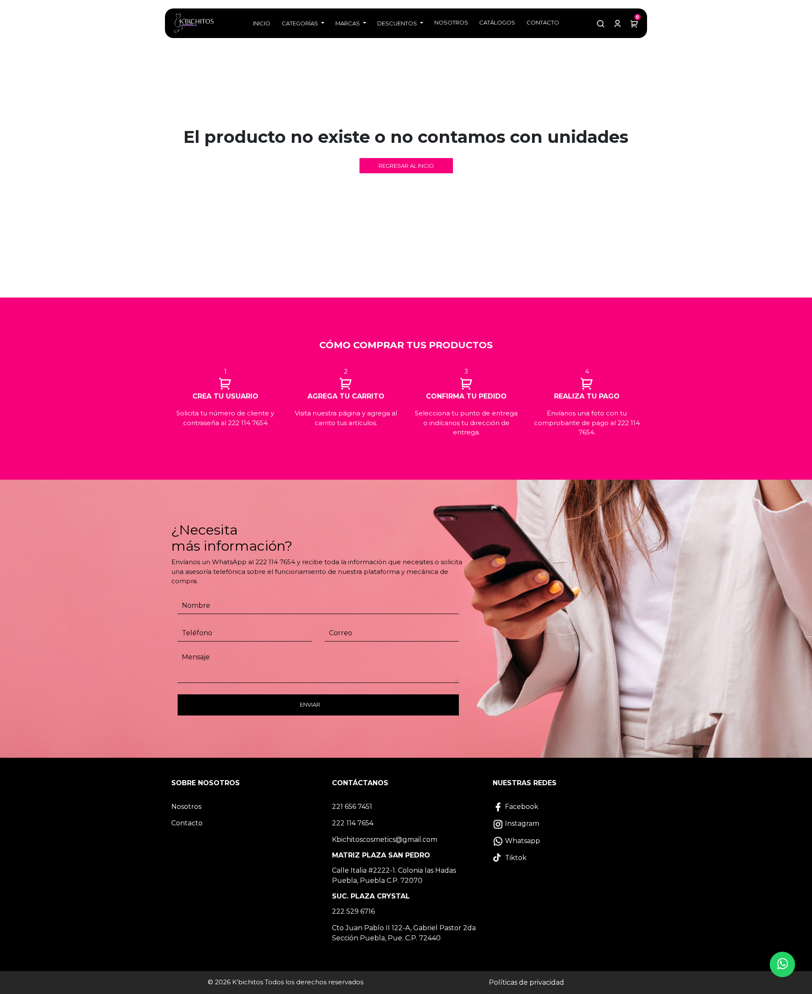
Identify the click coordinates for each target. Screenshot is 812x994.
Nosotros (451, 22)
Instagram (521, 823)
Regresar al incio (406, 165)
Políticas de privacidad (526, 982)
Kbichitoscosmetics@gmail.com (384, 840)
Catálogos (497, 22)
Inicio (261, 23)
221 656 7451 (352, 807)
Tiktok (515, 858)
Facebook (520, 807)
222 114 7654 (352, 823)
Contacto (543, 22)
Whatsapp (521, 841)
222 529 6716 (353, 911)
